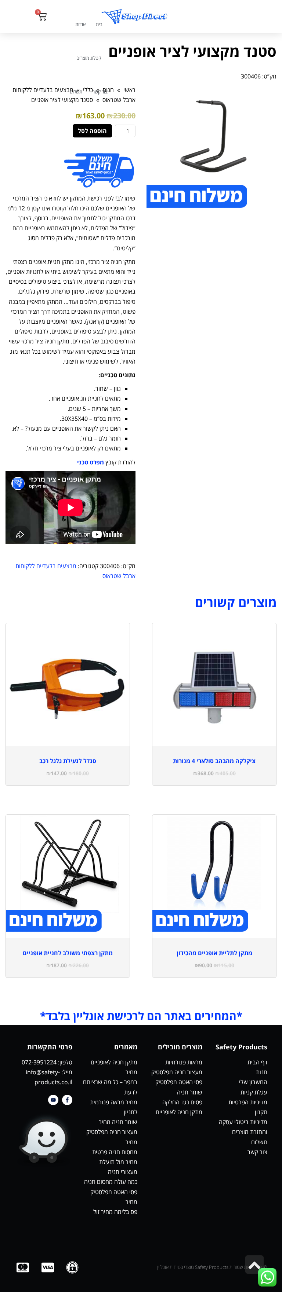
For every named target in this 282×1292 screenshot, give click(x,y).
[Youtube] (53, 1100)
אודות (80, 24)
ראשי (129, 90)
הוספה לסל (92, 131)
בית (99, 24)
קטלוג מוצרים (88, 58)
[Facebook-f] (67, 1100)
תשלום (76, 91)
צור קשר (100, 91)
